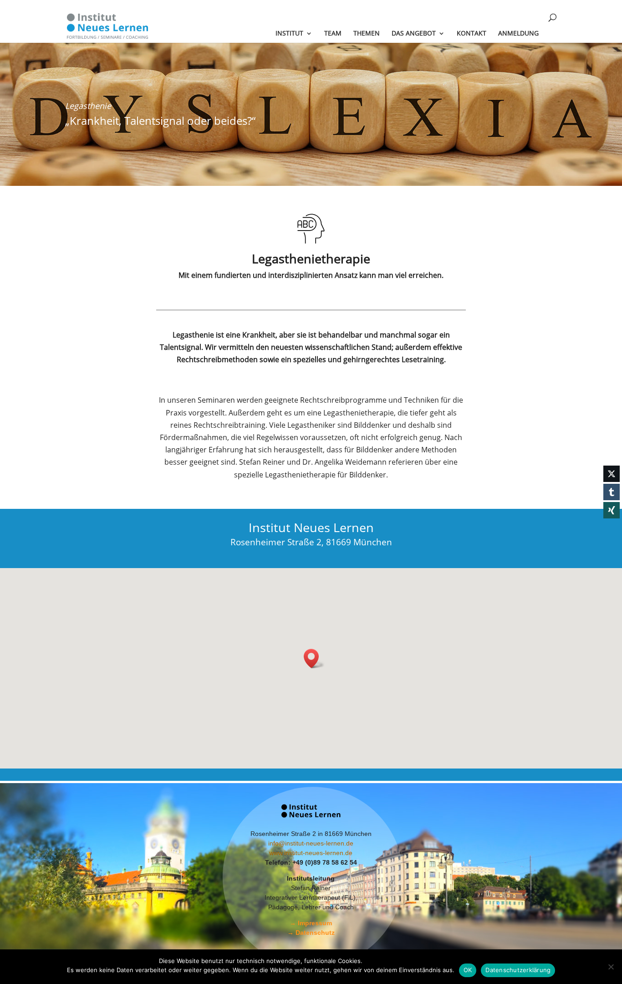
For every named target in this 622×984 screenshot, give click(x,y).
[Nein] (610, 966)
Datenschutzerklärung (518, 970)
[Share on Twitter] (611, 474)
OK (468, 970)
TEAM (333, 33)
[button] (314, 658)
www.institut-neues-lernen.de (310, 852)
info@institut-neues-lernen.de (310, 843)
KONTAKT (471, 33)
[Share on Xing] (611, 510)
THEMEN (366, 33)
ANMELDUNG (518, 33)
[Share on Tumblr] (611, 492)
